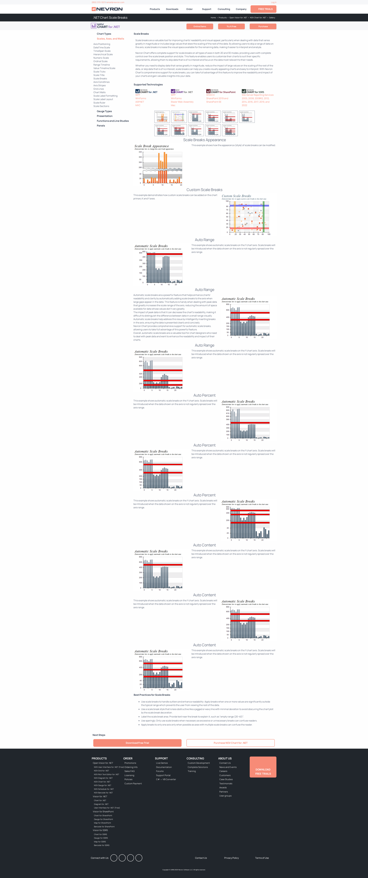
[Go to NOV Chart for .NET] (113, 26)
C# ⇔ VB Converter (166, 779)
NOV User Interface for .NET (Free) (107, 767)
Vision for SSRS (100, 830)
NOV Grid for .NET (101, 770)
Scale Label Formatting (105, 95)
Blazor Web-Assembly (182, 101)
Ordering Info (131, 767)
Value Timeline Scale (104, 68)
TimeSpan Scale (102, 50)
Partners (223, 791)
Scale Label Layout (103, 99)
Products (155, 9)
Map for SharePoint (102, 823)
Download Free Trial (137, 742)
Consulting (224, 9)
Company (241, 9)
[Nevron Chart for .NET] (151, 91)
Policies (128, 779)
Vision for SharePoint (103, 811)
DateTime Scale (101, 47)
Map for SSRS (100, 841)
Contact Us (225, 762)
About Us (225, 758)
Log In (273, 2)
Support (206, 9)
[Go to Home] (107, 9)
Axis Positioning (101, 44)
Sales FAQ (129, 771)
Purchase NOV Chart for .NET (231, 742)
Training (192, 771)
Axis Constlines (101, 82)
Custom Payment (133, 783)
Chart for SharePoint (103, 815)
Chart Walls (99, 92)
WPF (137, 94)
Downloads (172, 9)
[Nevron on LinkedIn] (130, 857)
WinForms (140, 98)
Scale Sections (101, 106)
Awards (223, 787)
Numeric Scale (101, 57)
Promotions (130, 762)
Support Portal (163, 775)
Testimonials (225, 783)
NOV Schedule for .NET (104, 789)
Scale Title (99, 75)
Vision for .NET (100, 796)
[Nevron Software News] (138, 857)
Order (189, 9)
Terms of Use (262, 857)
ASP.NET (139, 101)
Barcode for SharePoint (104, 826)
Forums (160, 771)
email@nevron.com (115, 2)
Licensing (129, 775)
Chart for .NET (100, 800)
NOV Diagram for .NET (103, 778)
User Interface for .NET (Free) (107, 807)
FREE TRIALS (265, 9)
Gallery (272, 17)
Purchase (263, 26)
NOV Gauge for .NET (102, 785)
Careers (223, 771)
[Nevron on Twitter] (122, 857)
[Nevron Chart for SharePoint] (222, 91)
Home (213, 17)
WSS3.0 (210, 94)
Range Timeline (101, 64)
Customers (225, 775)
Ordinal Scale (100, 61)
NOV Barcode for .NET (103, 792)
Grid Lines (98, 88)
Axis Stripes (99, 85)
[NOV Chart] (187, 91)
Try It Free (231, 26)
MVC (137, 105)
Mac (173, 105)
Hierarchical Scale (103, 54)
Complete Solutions (198, 767)
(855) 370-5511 (98, 2)
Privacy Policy (231, 857)
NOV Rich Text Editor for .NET (106, 774)
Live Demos (162, 762)
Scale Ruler (99, 102)
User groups (225, 795)
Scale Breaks (100, 78)
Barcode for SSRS (101, 845)
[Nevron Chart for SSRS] (258, 91)
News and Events (228, 767)
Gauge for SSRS (101, 838)
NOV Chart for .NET (258, 17)
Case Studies (226, 779)
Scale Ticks (99, 71)
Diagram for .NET (101, 804)
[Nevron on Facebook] (113, 857)
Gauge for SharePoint (103, 819)
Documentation (164, 767)
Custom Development (199, 762)
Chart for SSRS (100, 834)
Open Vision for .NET (238, 17)
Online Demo (199, 26)
